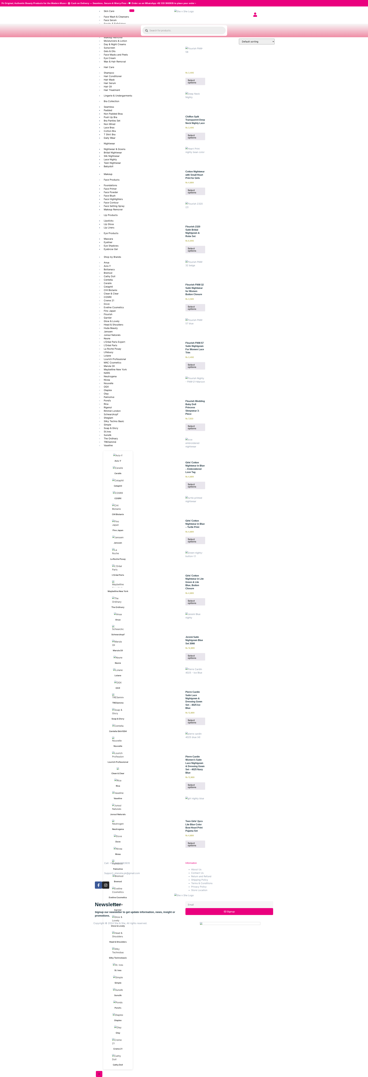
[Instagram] (105, 885)
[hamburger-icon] (131, 10)
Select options (192, 81)
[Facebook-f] (98, 885)
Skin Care (109, 11)
